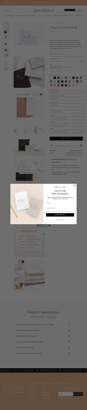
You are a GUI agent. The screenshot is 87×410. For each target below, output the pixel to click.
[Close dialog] (75, 186)
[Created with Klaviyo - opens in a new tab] (43, 225)
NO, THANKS (60, 219)
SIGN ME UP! (60, 215)
